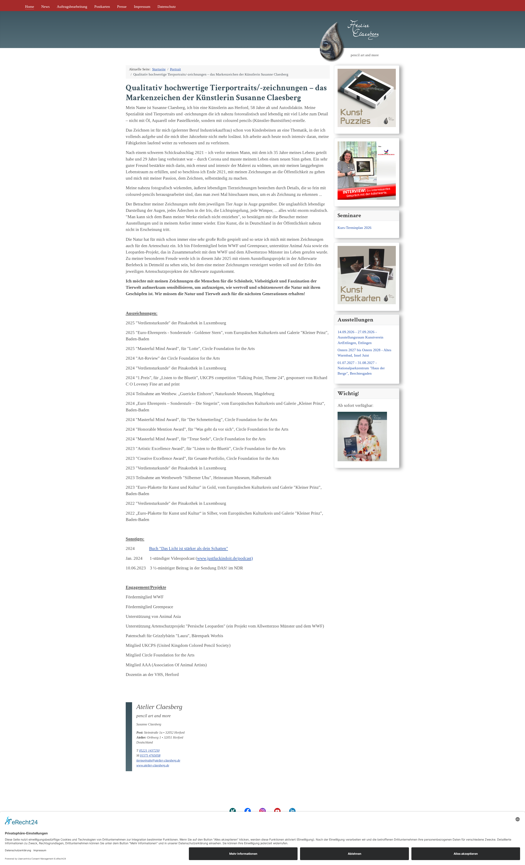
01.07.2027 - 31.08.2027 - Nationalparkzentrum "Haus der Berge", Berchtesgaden (361, 368)
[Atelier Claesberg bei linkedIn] (292, 811)
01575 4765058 (150, 755)
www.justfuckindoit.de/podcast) (225, 558)
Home (29, 7)
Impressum (142, 7)
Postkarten (102, 7)
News (45, 7)
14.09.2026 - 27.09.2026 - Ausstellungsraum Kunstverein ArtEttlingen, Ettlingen (360, 337)
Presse (122, 7)
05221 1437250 (149, 750)
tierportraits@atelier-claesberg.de (158, 760)
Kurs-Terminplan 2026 (354, 228)
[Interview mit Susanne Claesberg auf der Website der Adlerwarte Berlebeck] (367, 170)
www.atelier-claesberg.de (152, 765)
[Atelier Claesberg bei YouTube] (277, 811)
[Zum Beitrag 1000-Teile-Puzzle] (367, 97)
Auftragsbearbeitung (72, 7)
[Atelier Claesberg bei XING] (232, 811)
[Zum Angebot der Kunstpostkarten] (367, 274)
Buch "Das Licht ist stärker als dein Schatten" (188, 548)
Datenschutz (167, 7)
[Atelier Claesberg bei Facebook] (247, 811)
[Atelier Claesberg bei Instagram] (262, 811)
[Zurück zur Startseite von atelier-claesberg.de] (331, 23)
